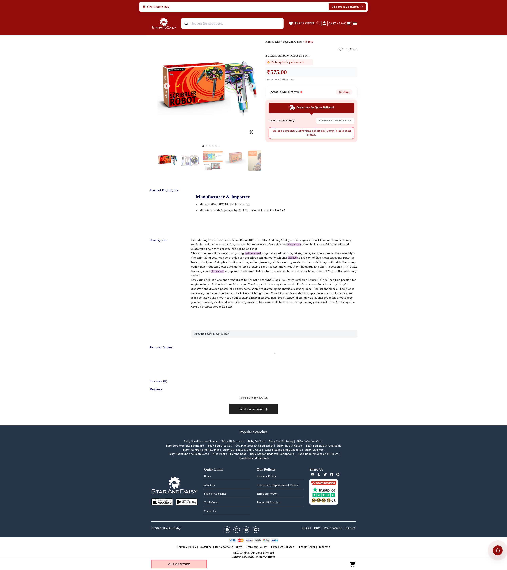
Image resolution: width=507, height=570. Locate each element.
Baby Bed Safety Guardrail (323, 445)
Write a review (251, 409)
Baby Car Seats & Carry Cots (242, 449)
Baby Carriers (314, 449)
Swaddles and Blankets (254, 458)
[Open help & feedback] (498, 550)
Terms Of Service (268, 502)
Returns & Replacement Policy (277, 485)
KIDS (317, 528)
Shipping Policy (267, 493)
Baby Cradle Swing (281, 441)
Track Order (307, 547)
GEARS (306, 528)
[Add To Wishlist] (341, 49)
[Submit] (186, 23)
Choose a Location (345, 6)
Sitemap (324, 547)
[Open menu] (355, 23)
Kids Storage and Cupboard (283, 449)
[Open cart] (352, 564)
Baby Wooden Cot (309, 441)
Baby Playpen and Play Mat (201, 449)
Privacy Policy (266, 476)
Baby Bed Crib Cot (220, 445)
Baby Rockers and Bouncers (185, 445)
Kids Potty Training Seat (229, 454)
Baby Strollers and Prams (201, 441)
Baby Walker (256, 441)
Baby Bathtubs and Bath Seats (188, 454)
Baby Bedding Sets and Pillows (318, 454)
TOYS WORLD (333, 528)
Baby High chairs (232, 441)
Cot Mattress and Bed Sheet (254, 445)
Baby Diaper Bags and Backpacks (272, 454)
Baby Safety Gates (289, 445)
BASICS (351, 528)
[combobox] (232, 23)
